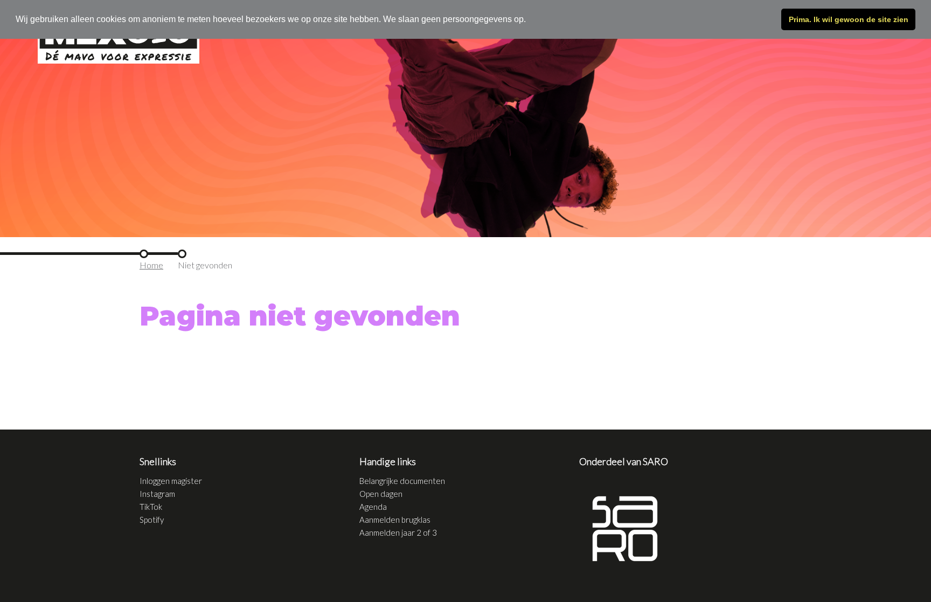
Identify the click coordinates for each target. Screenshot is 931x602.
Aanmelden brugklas (394, 519)
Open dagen (380, 494)
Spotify (152, 519)
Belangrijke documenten (402, 481)
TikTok (151, 506)
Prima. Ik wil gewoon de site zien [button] (848, 19)
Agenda (373, 506)
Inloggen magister (171, 481)
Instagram (157, 494)
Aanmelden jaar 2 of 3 (398, 532)
